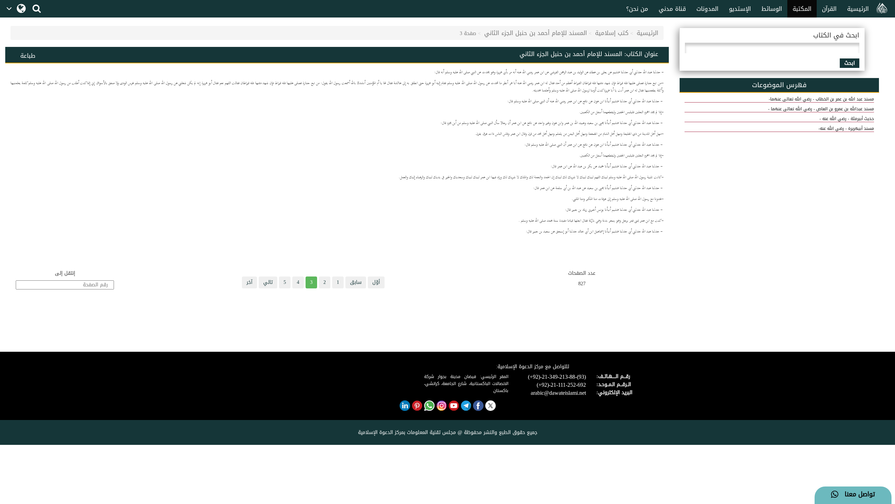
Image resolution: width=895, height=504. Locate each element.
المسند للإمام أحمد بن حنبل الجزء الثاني (535, 32)
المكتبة (802, 8)
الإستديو (740, 8)
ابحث (849, 63)
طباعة (27, 55)
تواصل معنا (856, 494)
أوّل (376, 282)
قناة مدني (672, 8)
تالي (268, 282)
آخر (249, 282)
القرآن (829, 8)
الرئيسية (858, 8)
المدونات (707, 8)
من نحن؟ (637, 8)
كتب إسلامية (612, 32)
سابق (355, 282)
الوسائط (771, 8)
